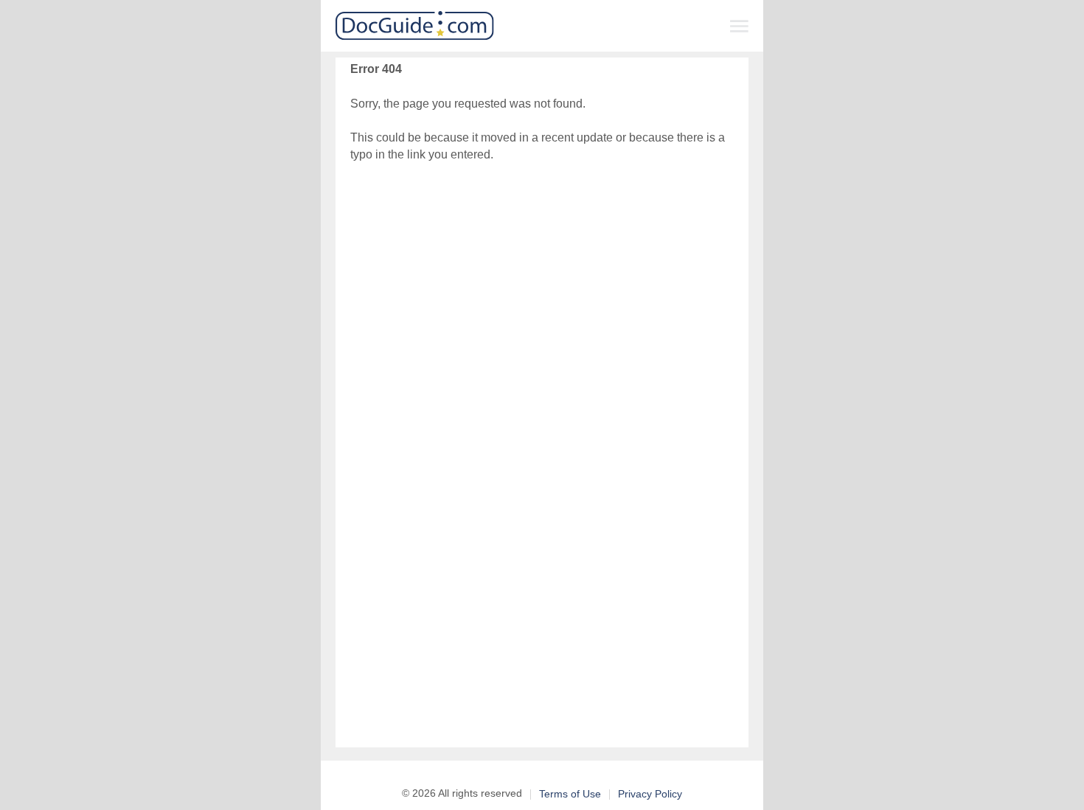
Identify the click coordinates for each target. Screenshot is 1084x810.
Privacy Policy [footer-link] (650, 794)
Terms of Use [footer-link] (570, 794)
